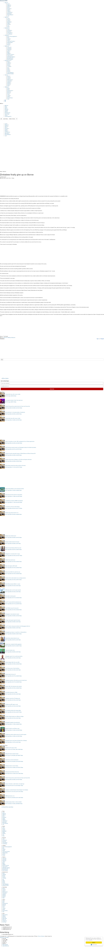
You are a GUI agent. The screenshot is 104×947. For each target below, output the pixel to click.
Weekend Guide (10, 73)
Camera (8, 77)
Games (8, 65)
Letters (8, 50)
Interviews (9, 48)
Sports (6, 17)
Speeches (9, 49)
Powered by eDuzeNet (4, 937)
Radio (8, 68)
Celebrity (9, 62)
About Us (4, 919)
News (6, 2)
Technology (7, 114)
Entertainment (7, 60)
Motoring (9, 91)
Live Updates (5, 378)
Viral (8, 99)
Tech (6, 74)
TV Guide (9, 66)
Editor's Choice (12, 118)
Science (8, 84)
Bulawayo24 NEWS (3, 0)
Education (9, 8)
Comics (8, 43)
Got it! (93, 942)
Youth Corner (9, 55)
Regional (9, 5)
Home (7, 105)
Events (8, 71)
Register (102, 338)
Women (8, 93)
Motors (8, 76)
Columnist (9, 47)
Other (8, 26)
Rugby (8, 23)
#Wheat (9, 337)
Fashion (8, 38)
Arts (8, 67)
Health (8, 9)
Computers (9, 81)
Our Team (4, 922)
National (8, 6)
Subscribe (52, 389)
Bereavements (10, 58)
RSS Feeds (4, 918)
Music (8, 61)
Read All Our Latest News (8, 807)
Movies (8, 64)
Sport (8, 89)
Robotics (9, 83)
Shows (8, 70)
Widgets (3, 916)
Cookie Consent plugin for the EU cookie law (94, 944)
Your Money (9, 34)
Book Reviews (10, 59)
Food (8, 94)
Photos (8, 44)
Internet (8, 78)
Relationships (9, 42)
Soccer (8, 19)
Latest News (5, 118)
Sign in (98, 338)
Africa (8, 7)
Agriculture (9, 13)
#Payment (13, 337)
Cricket (8, 20)
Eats (8, 37)
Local (8, 3)
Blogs (8, 52)
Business (6, 28)
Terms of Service (41, 936)
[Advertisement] (52, 145)
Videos (6, 87)
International (9, 12)
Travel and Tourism (11, 41)
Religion (8, 11)
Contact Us (4, 920)
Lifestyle (6, 35)
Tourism (8, 95)
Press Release (10, 14)
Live (8, 15)
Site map (4, 917)
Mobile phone (9, 79)
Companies (9, 30)
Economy (9, 31)
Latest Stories (7, 116)
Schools (8, 24)
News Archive (5, 914)
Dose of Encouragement (11, 36)
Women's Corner (10, 54)
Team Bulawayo (10, 72)
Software (9, 82)
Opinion (6, 46)
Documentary (10, 97)
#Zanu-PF (5, 337)
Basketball (9, 22)
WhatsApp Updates (11, 56)
